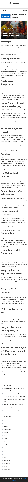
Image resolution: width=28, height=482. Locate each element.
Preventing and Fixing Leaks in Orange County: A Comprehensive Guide (13, 406)
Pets (4, 28)
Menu (4, 10)
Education (6, 426)
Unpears (14, 3)
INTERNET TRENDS (8, 451)
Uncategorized (7, 469)
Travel (5, 466)
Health (5, 445)
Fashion (6, 432)
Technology (7, 463)
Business (6, 423)
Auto (5, 420)
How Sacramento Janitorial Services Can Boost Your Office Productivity (14, 389)
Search (24, 10)
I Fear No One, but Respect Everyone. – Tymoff (21, 379)
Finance (6, 435)
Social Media (10, 28)
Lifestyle (6, 454)
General (6, 441)
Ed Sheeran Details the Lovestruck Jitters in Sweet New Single (8, 379)
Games (5, 438)
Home (5, 448)
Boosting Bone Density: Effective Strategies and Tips (14, 400)
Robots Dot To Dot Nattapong (11, 410)
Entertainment (7, 429)
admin (11, 31)
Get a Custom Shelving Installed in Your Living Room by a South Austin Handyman (14, 395)
